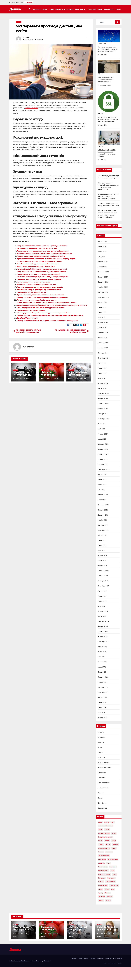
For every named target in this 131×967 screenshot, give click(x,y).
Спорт (100, 9)
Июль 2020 (102, 596)
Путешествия (90, 9)
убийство (101, 896)
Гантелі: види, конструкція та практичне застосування (21, 931)
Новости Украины (105, 768)
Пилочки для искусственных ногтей (31, 292)
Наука (51, 9)
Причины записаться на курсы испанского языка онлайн (40, 287)
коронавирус (102, 867)
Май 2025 (101, 317)
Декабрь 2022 (103, 454)
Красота (101, 742)
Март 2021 (102, 561)
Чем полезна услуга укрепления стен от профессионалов (105, 79)
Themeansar (47, 961)
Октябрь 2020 (103, 581)
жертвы (115, 844)
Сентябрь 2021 (103, 530)
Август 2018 (102, 697)
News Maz (36, 961)
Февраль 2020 (103, 621)
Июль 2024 (102, 368)
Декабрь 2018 (103, 677)
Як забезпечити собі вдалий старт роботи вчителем (38, 264)
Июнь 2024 (102, 373)
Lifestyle (101, 732)
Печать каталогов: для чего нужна (31, 310)
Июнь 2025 (102, 312)
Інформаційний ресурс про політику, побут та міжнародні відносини (108, 196)
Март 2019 (102, 667)
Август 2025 (102, 302)
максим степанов (104, 874)
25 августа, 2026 (49, 933)
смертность (114, 885)
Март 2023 (102, 439)
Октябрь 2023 (103, 414)
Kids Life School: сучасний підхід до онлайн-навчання (106, 931)
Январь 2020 (103, 626)
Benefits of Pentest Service (27, 318)
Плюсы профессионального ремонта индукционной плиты (40, 308)
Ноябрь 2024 (103, 348)
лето (112, 870)
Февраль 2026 (103, 272)
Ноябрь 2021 (102, 520)
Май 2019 (101, 657)
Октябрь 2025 (103, 292)
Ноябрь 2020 (103, 576)
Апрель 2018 (103, 718)
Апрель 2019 (103, 662)
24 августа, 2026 (77, 933)
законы (100, 852)
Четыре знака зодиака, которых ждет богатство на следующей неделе (108, 49)
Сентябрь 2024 (103, 358)
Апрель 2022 (103, 495)
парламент (111, 878)
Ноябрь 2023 (103, 409)
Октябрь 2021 (103, 525)
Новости (59, 9)
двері (114, 841)
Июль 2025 (102, 307)
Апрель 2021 (102, 555)
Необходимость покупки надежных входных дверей (38, 274)
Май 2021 (101, 550)
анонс (100, 829)
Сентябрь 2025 (103, 297)
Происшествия (104, 783)
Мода (45, 9)
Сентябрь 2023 (103, 419)
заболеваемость (104, 848)
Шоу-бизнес (102, 803)
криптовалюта (103, 870)
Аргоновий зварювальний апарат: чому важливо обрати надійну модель (46, 259)
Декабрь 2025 (103, 282)
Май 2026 (101, 257)
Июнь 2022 (102, 485)
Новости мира (103, 762)
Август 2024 (103, 363)
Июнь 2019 (102, 652)
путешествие (110, 882)
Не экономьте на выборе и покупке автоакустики (37, 248)
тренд (100, 893)
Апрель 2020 (103, 611)
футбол (108, 900)
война (100, 841)
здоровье (108, 852)
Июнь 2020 (102, 601)
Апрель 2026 (103, 262)
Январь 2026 (103, 277)
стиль (107, 889)
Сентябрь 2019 (103, 642)
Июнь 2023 (102, 424)
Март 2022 (102, 500)
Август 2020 (102, 591)
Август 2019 (102, 647)
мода (114, 874)
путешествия (103, 885)
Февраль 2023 (103, 444)
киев (108, 863)
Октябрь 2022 (103, 464)
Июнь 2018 (102, 707)
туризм (107, 893)
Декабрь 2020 (103, 571)
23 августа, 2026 (105, 933)
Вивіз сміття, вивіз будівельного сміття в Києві (36, 266)
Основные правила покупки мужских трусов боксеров (39, 279)
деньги (100, 844)
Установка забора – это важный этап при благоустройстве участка (44, 253)
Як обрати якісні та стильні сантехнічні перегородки (28, 331)
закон (114, 848)
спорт (100, 889)
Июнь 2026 (102, 252)
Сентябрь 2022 (103, 469)
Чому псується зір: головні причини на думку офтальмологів (41, 272)
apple (100, 822)
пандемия (101, 878)
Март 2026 (102, 267)
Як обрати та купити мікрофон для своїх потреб (36, 284)
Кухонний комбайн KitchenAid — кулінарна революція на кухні (42, 269)
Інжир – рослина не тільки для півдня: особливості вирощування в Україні (46, 303)
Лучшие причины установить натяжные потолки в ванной (40, 295)
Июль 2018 (102, 702)
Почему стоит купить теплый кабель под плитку (36, 300)
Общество (68, 9)
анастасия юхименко (105, 826)
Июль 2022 (102, 479)
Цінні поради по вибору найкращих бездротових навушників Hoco (43, 313)
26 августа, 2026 (21, 933)
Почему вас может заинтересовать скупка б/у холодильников (42, 297)
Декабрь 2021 (103, 515)
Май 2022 (101, 490)
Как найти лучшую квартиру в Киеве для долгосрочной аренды (42, 277)
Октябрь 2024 (103, 353)
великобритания (104, 833)
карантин (101, 863)
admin (28, 37)
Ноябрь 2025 (103, 287)
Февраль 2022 (103, 505)
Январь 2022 (103, 510)
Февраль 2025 (103, 333)
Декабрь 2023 (103, 404)
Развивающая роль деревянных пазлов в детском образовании (42, 251)
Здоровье (37, 9)
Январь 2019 (103, 672)
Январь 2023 (103, 449)
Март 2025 (102, 328)
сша (112, 889)
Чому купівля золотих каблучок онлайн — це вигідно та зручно (42, 246)
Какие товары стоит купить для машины (33, 282)
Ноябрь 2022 (103, 459)
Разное (118, 9)
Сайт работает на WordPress (18, 961)
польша (101, 882)
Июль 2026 (102, 247)
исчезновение (113, 859)
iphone (106, 822)
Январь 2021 (102, 566)
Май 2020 (101, 606)
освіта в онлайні (31, 108)
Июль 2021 (102, 540)
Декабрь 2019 (103, 631)
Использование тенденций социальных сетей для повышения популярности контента (52, 305)
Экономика (109, 9)
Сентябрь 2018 (103, 692)
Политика (79, 9)
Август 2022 (102, 474)
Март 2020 (102, 616)
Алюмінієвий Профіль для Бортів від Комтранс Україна (39, 290)
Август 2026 (102, 241)
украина (109, 896)
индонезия (102, 859)
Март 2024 (102, 388)
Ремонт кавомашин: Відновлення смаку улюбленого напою (41, 256)
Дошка (15, 9)
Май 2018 (101, 712)
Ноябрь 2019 (103, 636)
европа (108, 844)
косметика (113, 867)
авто (112, 822)
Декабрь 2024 (103, 343)
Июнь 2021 (102, 545)
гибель (107, 841)
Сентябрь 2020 (103, 586)
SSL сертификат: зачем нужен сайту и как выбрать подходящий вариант (108, 119)
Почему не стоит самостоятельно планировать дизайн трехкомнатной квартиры (50, 315)
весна (114, 833)
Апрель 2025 (103, 322)
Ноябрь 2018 (103, 682)
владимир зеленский (105, 837)
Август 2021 (102, 535)
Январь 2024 (103, 398)
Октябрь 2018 (103, 687)
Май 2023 (101, 429)
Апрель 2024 (103, 383)
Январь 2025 (103, 338)
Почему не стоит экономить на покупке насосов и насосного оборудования (47, 321)
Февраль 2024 (103, 393)
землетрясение (103, 855)
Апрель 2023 (103, 434)
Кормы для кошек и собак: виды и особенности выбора (39, 261)
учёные (100, 900)
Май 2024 (101, 378)
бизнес (107, 829)
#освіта (40, 40)
